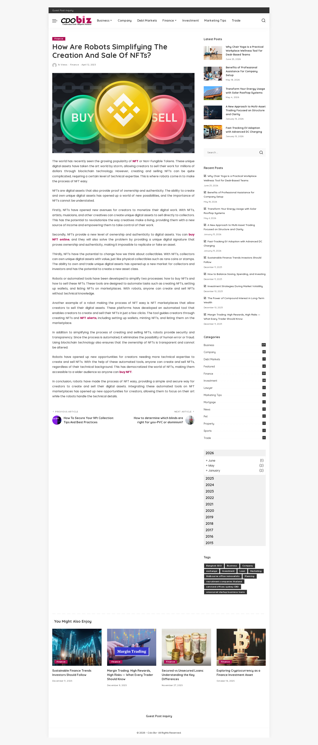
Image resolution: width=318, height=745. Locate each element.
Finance (58, 38)
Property (209, 423)
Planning (250, 576)
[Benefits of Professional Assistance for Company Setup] (213, 74)
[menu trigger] (56, 20)
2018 (209, 523)
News (207, 409)
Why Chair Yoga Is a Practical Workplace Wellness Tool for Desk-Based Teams (245, 50)
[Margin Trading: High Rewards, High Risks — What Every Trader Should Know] (131, 647)
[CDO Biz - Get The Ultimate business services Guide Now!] (76, 20)
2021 (209, 504)
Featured (209, 366)
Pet (206, 416)
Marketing (256, 571)
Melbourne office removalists (223, 576)
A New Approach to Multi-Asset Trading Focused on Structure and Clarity (246, 110)
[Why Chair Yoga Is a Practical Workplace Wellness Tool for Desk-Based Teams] (213, 53)
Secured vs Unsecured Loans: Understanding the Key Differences (183, 675)
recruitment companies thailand (224, 581)
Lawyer (208, 388)
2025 (210, 478)
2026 (210, 453)
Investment (210, 380)
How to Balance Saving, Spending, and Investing (237, 273)
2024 (210, 484)
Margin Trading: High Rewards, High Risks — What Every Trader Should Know (130, 675)
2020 (210, 510)
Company (210, 352)
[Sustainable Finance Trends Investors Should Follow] (77, 647)
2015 (209, 542)
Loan (242, 571)
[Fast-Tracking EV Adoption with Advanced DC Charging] (213, 132)
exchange (211, 571)
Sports (208, 430)
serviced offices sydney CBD (222, 586)
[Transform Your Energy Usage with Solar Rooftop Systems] (213, 93)
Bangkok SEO (214, 565)
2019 (209, 517)
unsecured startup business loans (225, 592)
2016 (209, 536)
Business (209, 345)
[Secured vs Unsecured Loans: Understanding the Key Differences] (186, 647)
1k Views (62, 64)
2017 (209, 530)
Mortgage (210, 402)
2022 (210, 497)
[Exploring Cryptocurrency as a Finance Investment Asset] (241, 647)
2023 (210, 491)
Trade (207, 438)
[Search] (263, 20)
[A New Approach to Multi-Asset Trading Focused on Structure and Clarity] (213, 112)
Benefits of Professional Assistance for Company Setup (242, 71)
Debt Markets (212, 359)
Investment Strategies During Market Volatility (235, 286)
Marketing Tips (213, 395)
